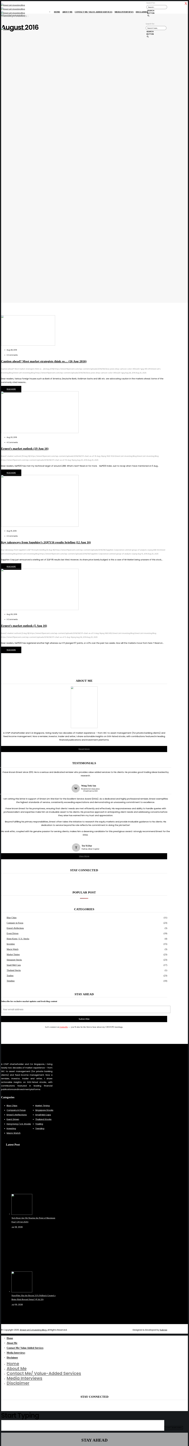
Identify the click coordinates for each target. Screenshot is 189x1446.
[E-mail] (13, 1314)
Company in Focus (15, 923)
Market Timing (13, 954)
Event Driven (12, 933)
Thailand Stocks (14, 970)
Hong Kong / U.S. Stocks (18, 939)
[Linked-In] (15, 1314)
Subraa (163, 1329)
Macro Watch (12, 949)
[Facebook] (12, 1314)
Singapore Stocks (14, 960)
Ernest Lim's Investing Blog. (33, 1329)
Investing (11, 944)
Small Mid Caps (14, 965)
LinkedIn (63, 1027)
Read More (84, 748)
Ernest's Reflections (15, 928)
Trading (10, 975)
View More (84, 856)
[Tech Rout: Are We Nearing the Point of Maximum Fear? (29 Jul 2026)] (34, 1184)
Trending (11, 981)
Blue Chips (11, 917)
